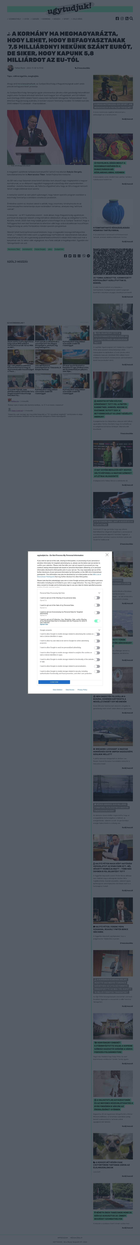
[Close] (108, 555)
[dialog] (70, 622)
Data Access (70, 690)
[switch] (97, 597)
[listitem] (70, 593)
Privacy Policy (82, 690)
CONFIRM (54, 682)
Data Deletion (57, 690)
